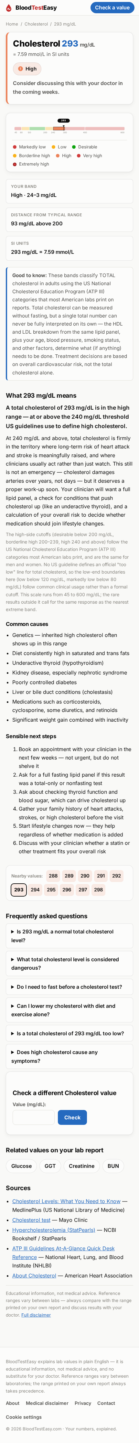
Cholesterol (36, 24)
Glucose (21, 1166)
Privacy (83, 1403)
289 (69, 876)
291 (101, 876)
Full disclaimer (36, 1315)
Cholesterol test (31, 1220)
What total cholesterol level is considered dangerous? (65, 963)
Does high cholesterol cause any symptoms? (54, 1056)
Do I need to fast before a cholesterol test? (69, 987)
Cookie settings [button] (24, 1417)
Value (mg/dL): (29, 1104)
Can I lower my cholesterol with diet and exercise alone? (63, 1010)
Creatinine (81, 1166)
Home (12, 24)
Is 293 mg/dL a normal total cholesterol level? (62, 935)
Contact (106, 1403)
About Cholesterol (34, 1275)
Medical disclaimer (47, 1403)
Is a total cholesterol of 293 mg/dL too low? (70, 1033)
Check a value (112, 7)
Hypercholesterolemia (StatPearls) (53, 1230)
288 (53, 876)
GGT (50, 1166)
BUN (113, 1166)
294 (35, 890)
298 (98, 890)
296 (66, 890)
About (12, 1403)
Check (72, 1117)
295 (51, 890)
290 (85, 876)
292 (116, 876)
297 (83, 890)
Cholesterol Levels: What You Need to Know (66, 1201)
